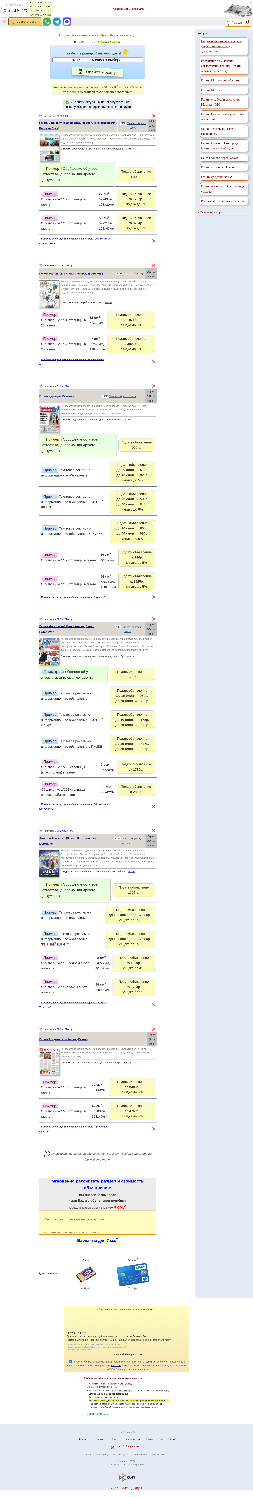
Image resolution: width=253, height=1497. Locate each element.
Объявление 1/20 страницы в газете (63, 1111)
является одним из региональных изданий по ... (98, 871)
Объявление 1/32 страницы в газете (63, 199)
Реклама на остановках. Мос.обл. (223, 201)
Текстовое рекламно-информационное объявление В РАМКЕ (72, 530)
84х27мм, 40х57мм (102, 962)
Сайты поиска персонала (218, 157)
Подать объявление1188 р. (136, 174)
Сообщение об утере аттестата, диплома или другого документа (70, 174)
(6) (93, 42)
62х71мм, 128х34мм (108, 581)
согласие (116, 1365)
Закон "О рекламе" (167, 1439)
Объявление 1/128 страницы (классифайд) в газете (63, 789)
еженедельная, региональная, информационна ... (98, 148)
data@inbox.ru (133, 1354)
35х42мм (107, 789)
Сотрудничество (132, 1439)
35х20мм (107, 767)
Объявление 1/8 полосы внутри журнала (65, 987)
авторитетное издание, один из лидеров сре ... (96, 1062)
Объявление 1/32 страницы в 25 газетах (63, 344)
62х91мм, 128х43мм (106, 223)
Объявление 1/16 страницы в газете (63, 223)
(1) (219, 157)
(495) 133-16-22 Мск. (40, 2)
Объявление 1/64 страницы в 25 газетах (63, 320)
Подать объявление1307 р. (133, 890)
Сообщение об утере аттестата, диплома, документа (68, 674)
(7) (218, 131)
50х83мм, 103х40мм (99, 1111)
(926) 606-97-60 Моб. (40, 14)
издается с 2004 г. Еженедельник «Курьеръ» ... (96, 419)
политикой (150, 1361)
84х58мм (102, 987)
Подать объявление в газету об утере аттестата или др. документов (221, 46)
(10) (220, 167)
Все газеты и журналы (213, 212)
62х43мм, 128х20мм (106, 198)
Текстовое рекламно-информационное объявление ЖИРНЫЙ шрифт (72, 719)
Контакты (83, 1439)
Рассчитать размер (100, 72)
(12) (221, 145)
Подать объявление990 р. (136, 445)
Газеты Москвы (211, 90)
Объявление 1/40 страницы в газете (63, 1087)
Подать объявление (132, 674)
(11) (79, 42)
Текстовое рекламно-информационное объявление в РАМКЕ (71, 743)
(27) (223, 116)
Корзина (241, 22)
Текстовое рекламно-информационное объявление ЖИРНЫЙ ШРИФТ (72, 501)
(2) (223, 189)
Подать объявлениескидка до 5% (132, 472)
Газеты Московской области (220, 80)
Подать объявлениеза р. (136, 766)
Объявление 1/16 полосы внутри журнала (66, 963)
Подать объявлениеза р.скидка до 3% (136, 199)
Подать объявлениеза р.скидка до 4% (133, 963)
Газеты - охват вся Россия (218, 167)
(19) (213, 90)
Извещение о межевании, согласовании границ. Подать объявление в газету (221, 66)
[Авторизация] (250, 2)
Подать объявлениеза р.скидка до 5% (131, 320)
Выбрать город (27, 21)
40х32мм (107, 557)
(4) (216, 177)
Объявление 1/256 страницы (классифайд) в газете (63, 767)
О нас (114, 1439)
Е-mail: (129, 1446)
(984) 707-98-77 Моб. (40, 10)
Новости (149, 1439)
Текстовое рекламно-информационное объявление (66, 472)
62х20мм (96, 320)
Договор (99, 1439)
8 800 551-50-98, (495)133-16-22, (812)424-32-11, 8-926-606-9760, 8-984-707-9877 (126, 1454)
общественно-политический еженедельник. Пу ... (97, 656)
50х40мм (98, 1087)
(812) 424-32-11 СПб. (40, 6)
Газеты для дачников (215, 177)
